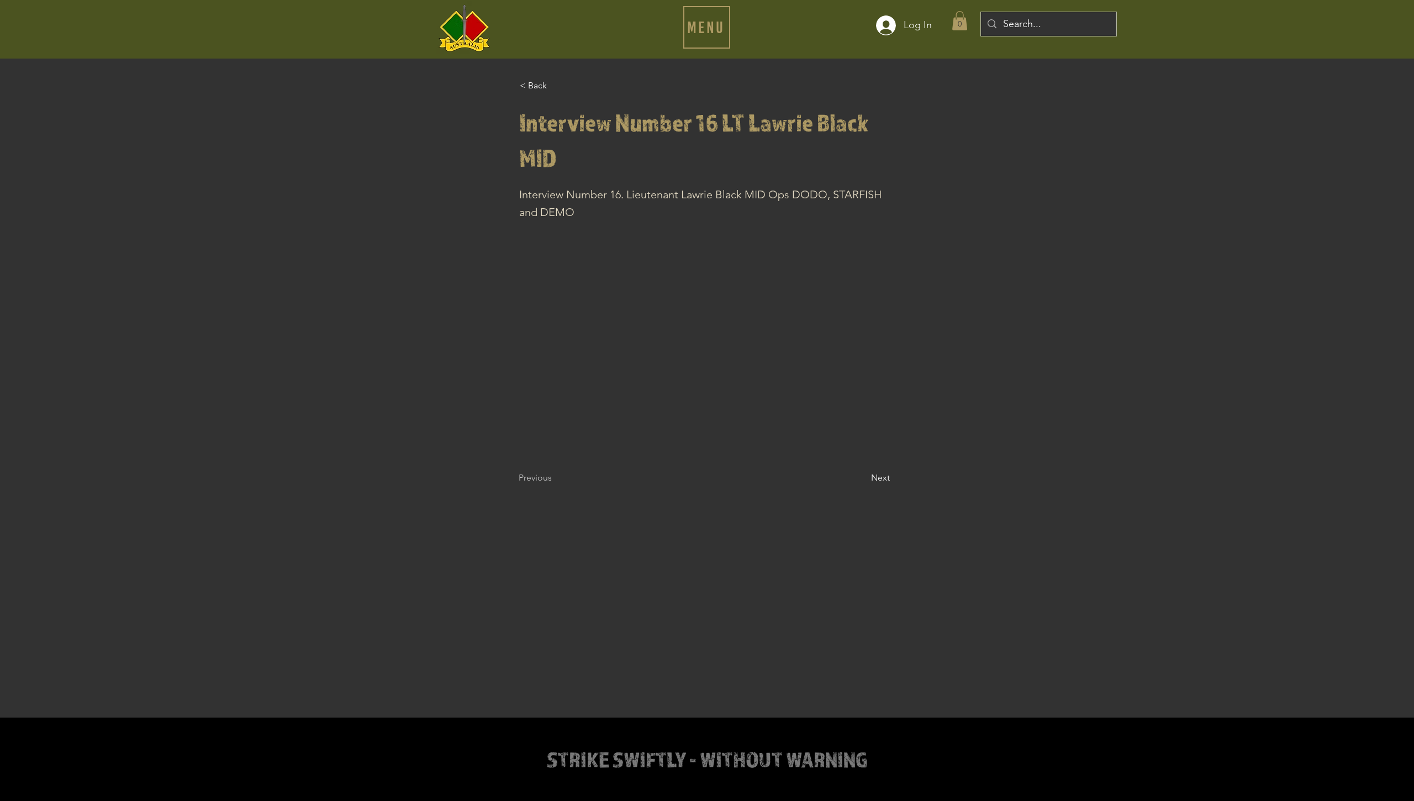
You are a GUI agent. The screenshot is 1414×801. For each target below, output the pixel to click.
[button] (706, 27)
